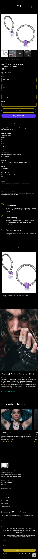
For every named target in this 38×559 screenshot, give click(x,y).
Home (2, 60)
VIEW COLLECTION (6, 441)
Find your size (4, 91)
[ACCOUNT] (32, 6)
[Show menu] (2, 6)
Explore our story (5, 480)
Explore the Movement (8, 391)
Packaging (13, 123)
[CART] (35, 6)
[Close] (35, 529)
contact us (4, 484)
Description (4, 123)
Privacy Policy (24, 553)
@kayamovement (7, 482)
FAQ (2, 492)
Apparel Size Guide (6, 498)
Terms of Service (5, 506)
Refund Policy (4, 503)
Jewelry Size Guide (6, 495)
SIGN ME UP (19, 550)
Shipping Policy (5, 501)
